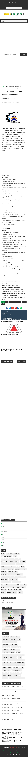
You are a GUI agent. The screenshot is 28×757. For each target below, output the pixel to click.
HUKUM (14, 654)
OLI (4, 662)
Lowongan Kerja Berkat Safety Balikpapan (12, 321)
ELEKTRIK (22, 561)
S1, (15, 102)
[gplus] (12, 2)
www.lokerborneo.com (6, 601)
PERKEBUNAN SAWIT (16, 670)
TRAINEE (3, 592)
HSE (11, 566)
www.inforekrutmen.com (7, 602)
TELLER (10, 589)
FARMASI (12, 652)
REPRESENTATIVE (16, 582)
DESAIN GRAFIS (16, 558)
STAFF (23, 587)
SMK (3, 540)
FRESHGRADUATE (7, 529)
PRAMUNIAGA (19, 574)
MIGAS (14, 660)
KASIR (22, 566)
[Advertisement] (14, 39)
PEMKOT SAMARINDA (19, 665)
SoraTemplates (13, 747)
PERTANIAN (6, 673)
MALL (4, 660)
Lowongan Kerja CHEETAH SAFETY (11, 710)
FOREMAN (12, 564)
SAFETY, (18, 102)
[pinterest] (15, 2)
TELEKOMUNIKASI (20, 678)
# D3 (7, 302)
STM (3, 545)
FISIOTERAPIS (4, 564)
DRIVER (17, 561)
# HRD (10, 302)
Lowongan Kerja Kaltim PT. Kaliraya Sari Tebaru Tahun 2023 (11, 350)
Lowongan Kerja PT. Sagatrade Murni (12, 691)
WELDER (20, 592)
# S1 (23, 302)
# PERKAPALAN (17, 302)
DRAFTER (11, 561)
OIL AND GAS (21, 660)
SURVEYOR (3, 589)
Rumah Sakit (17, 675)
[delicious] (15, 4)
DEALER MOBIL (6, 644)
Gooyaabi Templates (6, 750)
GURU (2, 566)
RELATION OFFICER (5, 582)
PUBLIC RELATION (21, 577)
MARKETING (11, 569)
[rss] (24, 1)
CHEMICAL (5, 642)
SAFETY (7, 86)
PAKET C (4, 531)
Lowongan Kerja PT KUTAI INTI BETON (12, 737)
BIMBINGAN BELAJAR (15, 639)
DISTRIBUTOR (6, 647)
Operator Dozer (5, 574)
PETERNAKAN (13, 673)
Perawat (12, 579)
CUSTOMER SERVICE (6, 558)
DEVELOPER (4, 561)
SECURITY (3, 587)
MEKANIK (17, 569)
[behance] (12, 4)
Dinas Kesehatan (16, 647)
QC (16, 579)
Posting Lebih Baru (7, 361)
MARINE (9, 660)
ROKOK (10, 675)
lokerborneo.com (14, 752)
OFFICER (24, 569)
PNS (13, 574)
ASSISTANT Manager (6, 556)
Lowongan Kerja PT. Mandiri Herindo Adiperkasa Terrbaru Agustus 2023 (11, 335)
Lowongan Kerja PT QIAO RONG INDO (12, 707)
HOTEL (9, 654)
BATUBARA (5, 639)
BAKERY (12, 636)
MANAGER (3, 569)
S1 (2, 534)
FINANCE (18, 652)
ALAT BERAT (9, 553)
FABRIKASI (5, 652)
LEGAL (20, 657)
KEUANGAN (5, 657)
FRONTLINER (20, 564)
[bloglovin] (18, 1)
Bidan (15, 556)
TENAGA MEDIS (17, 589)
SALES (11, 584)
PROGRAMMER (4, 577)
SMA (3, 537)
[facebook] (6, 2)
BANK (17, 636)
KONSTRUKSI (13, 657)
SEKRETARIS (11, 587)
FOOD (4, 654)
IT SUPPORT (16, 566)
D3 (3, 523)
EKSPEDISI (5, 649)
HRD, (6, 102)
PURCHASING (4, 579)
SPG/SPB (18, 587)
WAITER (15, 592)
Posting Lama (21, 361)
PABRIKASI (9, 662)
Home (3, 86)
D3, (4, 102)
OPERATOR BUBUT (12, 571)
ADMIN (3, 553)
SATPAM (17, 584)
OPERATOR (3, 571)
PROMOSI (12, 577)
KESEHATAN (21, 654)
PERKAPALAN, (11, 102)
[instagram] (3, 2)
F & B (18, 649)
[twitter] (9, 2)
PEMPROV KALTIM (7, 667)
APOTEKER (16, 553)
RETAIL (4, 675)
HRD (7, 566)
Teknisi (9, 592)
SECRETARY (23, 584)
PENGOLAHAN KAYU (18, 667)
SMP (3, 542)
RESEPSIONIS (4, 584)
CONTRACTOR (13, 642)
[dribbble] (21, 1)
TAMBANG (11, 678)
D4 (3, 526)
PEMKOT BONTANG (7, 665)
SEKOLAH (5, 678)
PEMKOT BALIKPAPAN (19, 662)
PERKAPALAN (6, 670)
